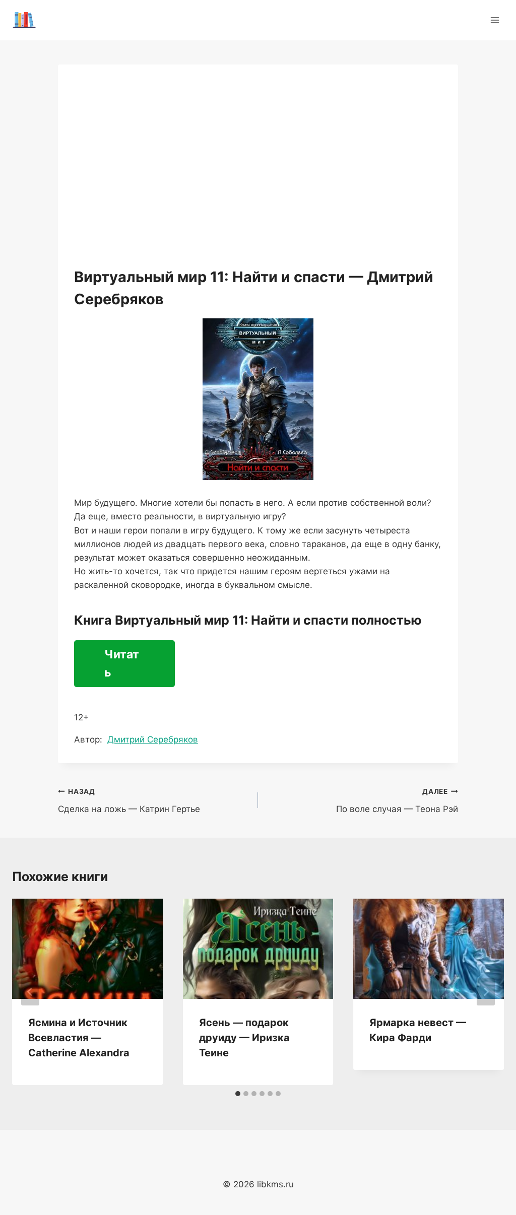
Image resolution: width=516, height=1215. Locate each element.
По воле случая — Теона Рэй (397, 800)
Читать (121, 663)
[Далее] (486, 991)
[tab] (237, 1093)
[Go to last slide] (30, 991)
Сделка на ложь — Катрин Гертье (129, 800)
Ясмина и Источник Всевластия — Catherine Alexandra (79, 1038)
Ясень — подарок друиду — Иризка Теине (244, 1038)
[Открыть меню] (494, 20)
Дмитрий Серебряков (152, 739)
